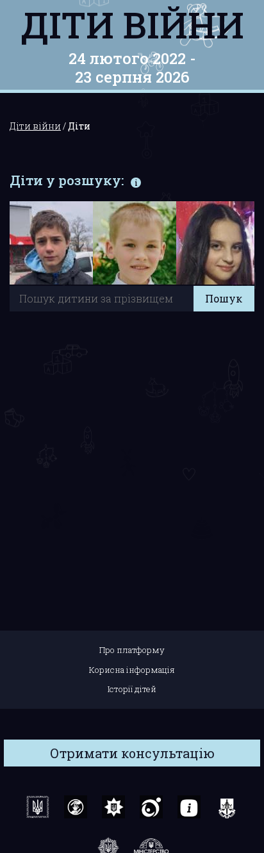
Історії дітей (132, 689)
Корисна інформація (132, 669)
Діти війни (132, 24)
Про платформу (132, 650)
